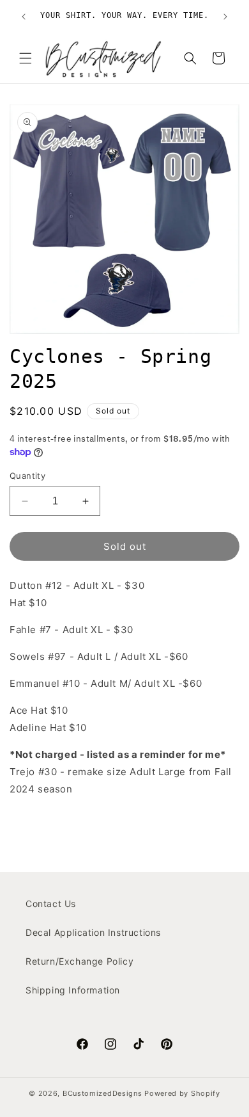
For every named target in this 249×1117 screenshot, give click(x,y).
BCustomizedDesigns (102, 1093)
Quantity (27, 475)
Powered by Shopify (182, 1093)
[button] (25, 58)
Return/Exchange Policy (79, 961)
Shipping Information (73, 989)
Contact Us (51, 903)
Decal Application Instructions (93, 932)
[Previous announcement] (24, 17)
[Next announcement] (225, 17)
